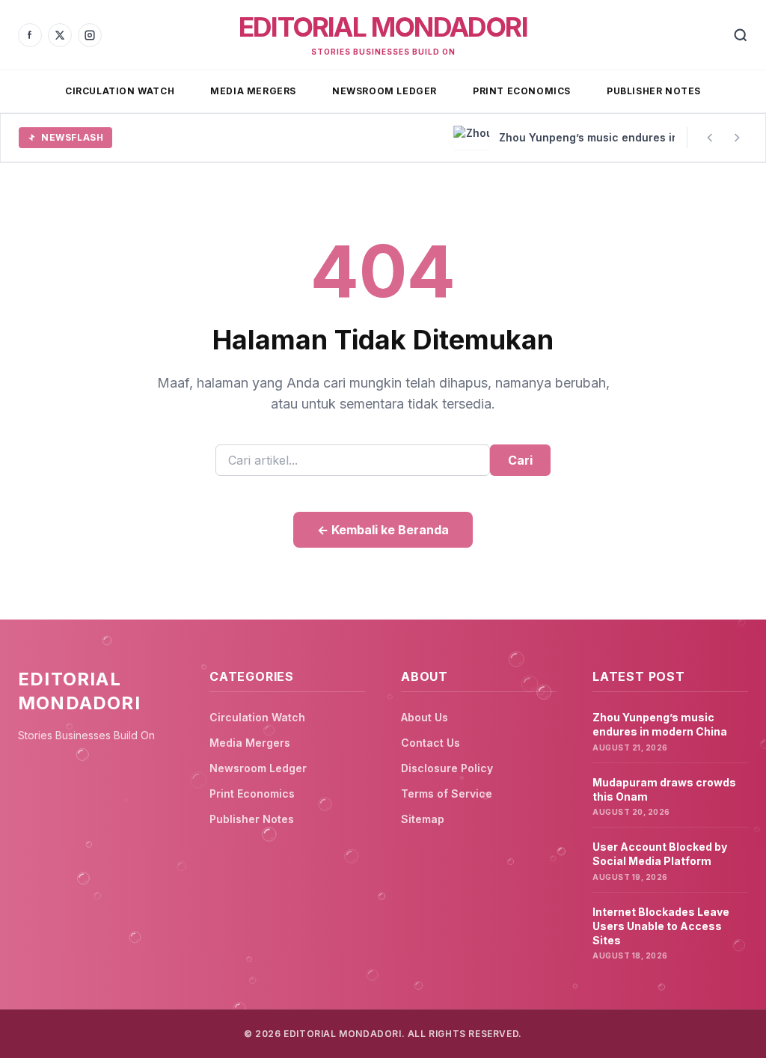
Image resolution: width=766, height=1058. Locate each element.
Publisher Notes (654, 91)
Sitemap (422, 819)
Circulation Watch (119, 91)
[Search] (740, 35)
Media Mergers (253, 91)
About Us (424, 717)
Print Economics (522, 91)
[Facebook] (30, 35)
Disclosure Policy (447, 768)
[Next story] (736, 137)
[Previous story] (709, 137)
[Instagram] (90, 35)
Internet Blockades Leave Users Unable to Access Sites (660, 926)
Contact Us (430, 742)
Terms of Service (446, 793)
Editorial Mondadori (383, 27)
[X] (60, 35)
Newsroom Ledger (384, 91)
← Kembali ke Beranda (383, 529)
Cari (520, 460)
